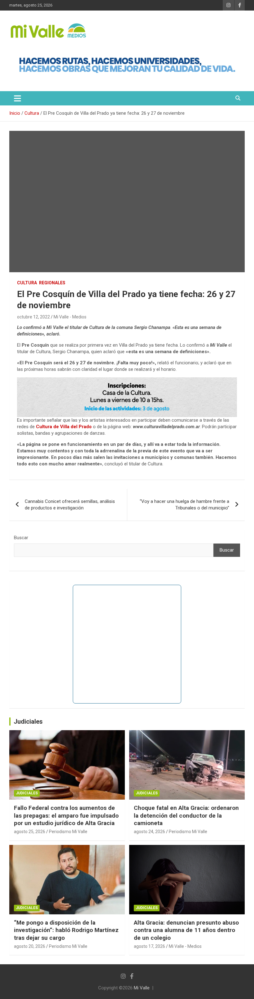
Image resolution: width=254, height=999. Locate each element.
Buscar (21, 537)
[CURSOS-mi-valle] (127, 380)
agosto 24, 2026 (149, 831)
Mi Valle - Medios (70, 316)
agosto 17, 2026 (149, 946)
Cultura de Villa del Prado (64, 426)
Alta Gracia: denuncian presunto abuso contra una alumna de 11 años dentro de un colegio (186, 930)
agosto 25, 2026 (29, 831)
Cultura (27, 282)
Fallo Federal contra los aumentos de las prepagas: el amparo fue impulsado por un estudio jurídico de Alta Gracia (66, 815)
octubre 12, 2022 (33, 316)
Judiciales (28, 721)
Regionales (52, 282)
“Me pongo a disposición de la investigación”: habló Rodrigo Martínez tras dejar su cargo (66, 930)
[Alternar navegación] (17, 98)
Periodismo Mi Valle (68, 831)
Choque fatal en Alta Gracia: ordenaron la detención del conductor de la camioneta (186, 815)
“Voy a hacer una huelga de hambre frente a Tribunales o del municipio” (184, 505)
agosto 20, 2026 (29, 946)
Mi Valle (142, 988)
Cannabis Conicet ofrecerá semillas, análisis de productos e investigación (70, 505)
